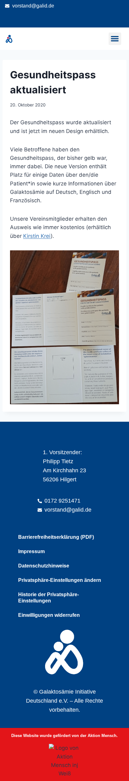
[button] (115, 38)
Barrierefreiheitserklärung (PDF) (56, 537)
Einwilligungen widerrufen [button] (49, 615)
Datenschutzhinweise (43, 565)
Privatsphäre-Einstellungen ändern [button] (59, 580)
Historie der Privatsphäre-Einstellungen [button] (48, 597)
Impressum (31, 551)
